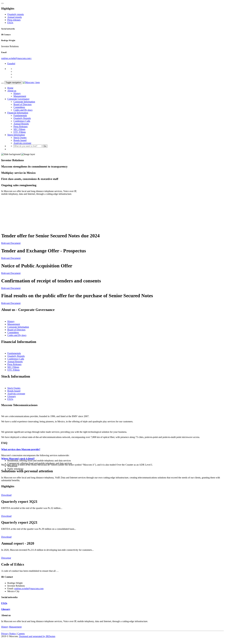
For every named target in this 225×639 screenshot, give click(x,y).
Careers (21, 633)
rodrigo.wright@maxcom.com (28, 588)
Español (11, 63)
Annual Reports (21, 123)
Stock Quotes (19, 137)
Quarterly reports (15, 14)
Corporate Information (24, 101)
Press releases (14, 20)
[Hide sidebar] (2, 3)
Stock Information (16, 134)
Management (19, 96)
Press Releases (20, 126)
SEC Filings (19, 129)
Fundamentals (20, 115)
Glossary (11, 396)
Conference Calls (21, 121)
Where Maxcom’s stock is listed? (18, 458)
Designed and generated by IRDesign (37, 636)
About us (11, 90)
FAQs (10, 22)
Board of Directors (22, 104)
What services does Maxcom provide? (20, 449)
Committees (19, 107)
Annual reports (14, 17)
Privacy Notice (8, 633)
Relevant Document (11, 243)
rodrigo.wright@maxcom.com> (16, 58)
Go (45, 146)
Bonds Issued (19, 140)
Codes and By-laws (22, 110)
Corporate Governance (18, 99)
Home (10, 88)
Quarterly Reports (22, 118)
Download (6, 495)
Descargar (6, 558)
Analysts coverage (22, 143)
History (17, 93)
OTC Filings (19, 132)
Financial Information (17, 112)
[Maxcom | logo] (31, 82)
